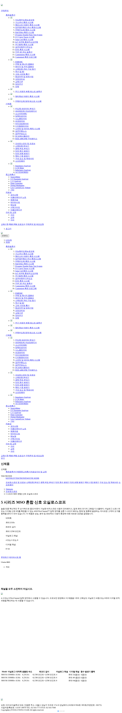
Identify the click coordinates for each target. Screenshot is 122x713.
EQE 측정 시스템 (22, 50)
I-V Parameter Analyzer (19, 179)
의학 (17, 87)
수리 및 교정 (11, 212)
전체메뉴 (5, 236)
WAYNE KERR (33, 478)
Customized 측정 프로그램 (26, 57)
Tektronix (9, 489)
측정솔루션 (10, 15)
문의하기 (5, 557)
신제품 (8, 104)
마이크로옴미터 (22, 124)
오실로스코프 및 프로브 (25, 144)
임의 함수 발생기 (22, 151)
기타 (12, 190)
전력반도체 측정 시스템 (25, 30)
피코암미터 (20, 121)
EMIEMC (19, 62)
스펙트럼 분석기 (22, 146)
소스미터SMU (21, 114)
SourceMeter (15, 177)
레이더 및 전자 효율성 (24, 67)
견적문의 (5, 11)
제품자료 (14, 200)
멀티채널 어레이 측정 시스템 (27, 96)
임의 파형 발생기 (22, 154)
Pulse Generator (16, 183)
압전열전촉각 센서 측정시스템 (28, 27)
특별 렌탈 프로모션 (17, 224)
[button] (58, 711)
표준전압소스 (21, 134)
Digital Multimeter (17, 185)
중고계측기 (10, 175)
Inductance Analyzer (23, 170)
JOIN (8, 242)
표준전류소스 (21, 131)
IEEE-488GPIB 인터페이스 (26, 139)
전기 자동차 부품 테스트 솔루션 (28, 92)
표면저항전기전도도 (23, 47)
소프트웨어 (20, 161)
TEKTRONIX (21, 478)
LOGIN (9, 240)
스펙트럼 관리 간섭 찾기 (25, 69)
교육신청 (5, 224)
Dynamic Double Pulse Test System (28, 35)
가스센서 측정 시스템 (24, 22)
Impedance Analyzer (23, 166)
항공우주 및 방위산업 (24, 77)
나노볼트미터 (21, 119)
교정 (12, 217)
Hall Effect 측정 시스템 (24, 32)
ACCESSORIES (21, 172)
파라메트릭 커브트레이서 (26, 111)
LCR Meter (19, 168)
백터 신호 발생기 (22, 156)
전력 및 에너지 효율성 (24, 64)
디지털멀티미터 (22, 126)
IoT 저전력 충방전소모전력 (26, 42)
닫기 (3, 458)
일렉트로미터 (21, 116)
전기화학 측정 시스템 (24, 45)
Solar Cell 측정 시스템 (24, 40)
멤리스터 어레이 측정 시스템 (27, 25)
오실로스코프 (11, 491)
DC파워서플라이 (22, 136)
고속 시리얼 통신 (22, 74)
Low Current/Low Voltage (20, 188)
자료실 (8, 192)
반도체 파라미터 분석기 (25, 109)
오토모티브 (20, 79)
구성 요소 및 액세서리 (24, 159)
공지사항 (14, 195)
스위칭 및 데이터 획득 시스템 (27, 129)
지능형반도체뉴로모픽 (24, 20)
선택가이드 (15, 207)
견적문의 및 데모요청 (35, 224)
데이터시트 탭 (15, 557)
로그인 (8, 229)
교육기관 (19, 82)
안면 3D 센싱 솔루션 (23, 52)
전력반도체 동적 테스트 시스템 (28, 101)
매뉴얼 (13, 205)
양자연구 (19, 84)
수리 (12, 215)
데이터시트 (15, 202)
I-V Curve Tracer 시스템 (24, 37)
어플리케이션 (16, 210)
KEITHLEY (10, 478)
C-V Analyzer (15, 181)
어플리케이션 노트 (18, 197)
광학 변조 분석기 (22, 149)
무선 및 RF (19, 72)
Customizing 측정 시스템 (25, 55)
